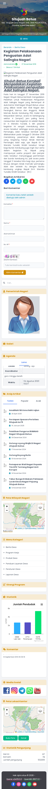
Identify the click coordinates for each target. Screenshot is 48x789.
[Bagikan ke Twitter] (12, 181)
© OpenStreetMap (29, 528)
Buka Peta (10, 738)
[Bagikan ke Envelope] (32, 181)
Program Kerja (12, 552)
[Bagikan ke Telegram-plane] (19, 181)
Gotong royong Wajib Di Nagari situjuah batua (25, 444)
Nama (7, 223)
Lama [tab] (24, 362)
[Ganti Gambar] (10, 260)
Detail (23, 738)
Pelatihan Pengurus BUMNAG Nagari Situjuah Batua (23, 432)
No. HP (7, 244)
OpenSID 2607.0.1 (32, 779)
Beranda (7, 47)
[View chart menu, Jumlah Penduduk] (42, 604)
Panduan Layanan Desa (17, 563)
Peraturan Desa (13, 569)
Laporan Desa (12, 574)
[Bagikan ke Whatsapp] (25, 181)
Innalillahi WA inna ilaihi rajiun (24, 410)
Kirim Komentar (13, 272)
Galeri (9, 343)
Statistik (12, 597)
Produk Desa (11, 558)
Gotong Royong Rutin (20, 455)
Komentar (8, 204)
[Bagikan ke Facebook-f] (6, 181)
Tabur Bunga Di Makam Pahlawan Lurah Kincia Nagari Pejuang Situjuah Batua (26, 482)
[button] (7, 506)
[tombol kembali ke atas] (42, 783)
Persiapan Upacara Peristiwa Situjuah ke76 (24, 421)
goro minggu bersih (13, 373)
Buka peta (8, 531)
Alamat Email (9, 234)
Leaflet (19, 528)
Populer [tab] (24, 401)
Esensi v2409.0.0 (14, 779)
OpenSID (40, 528)
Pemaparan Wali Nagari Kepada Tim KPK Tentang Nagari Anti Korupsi (25, 467)
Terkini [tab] (10, 401)
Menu (25, 38)
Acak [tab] (38, 401)
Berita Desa (20, 47)
